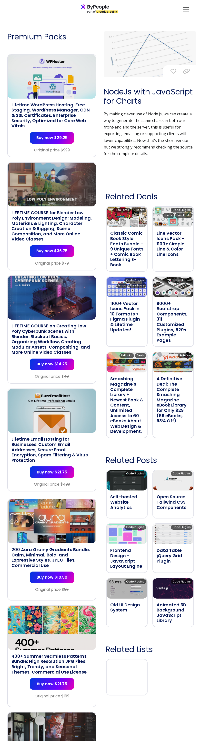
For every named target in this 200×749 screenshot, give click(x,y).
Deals (140, 355)
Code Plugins (181, 210)
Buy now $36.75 (52, 251)
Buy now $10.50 (52, 577)
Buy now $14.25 (52, 364)
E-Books (138, 210)
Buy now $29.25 (52, 137)
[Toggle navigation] (186, 9)
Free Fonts (122, 210)
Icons (168, 215)
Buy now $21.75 (52, 472)
